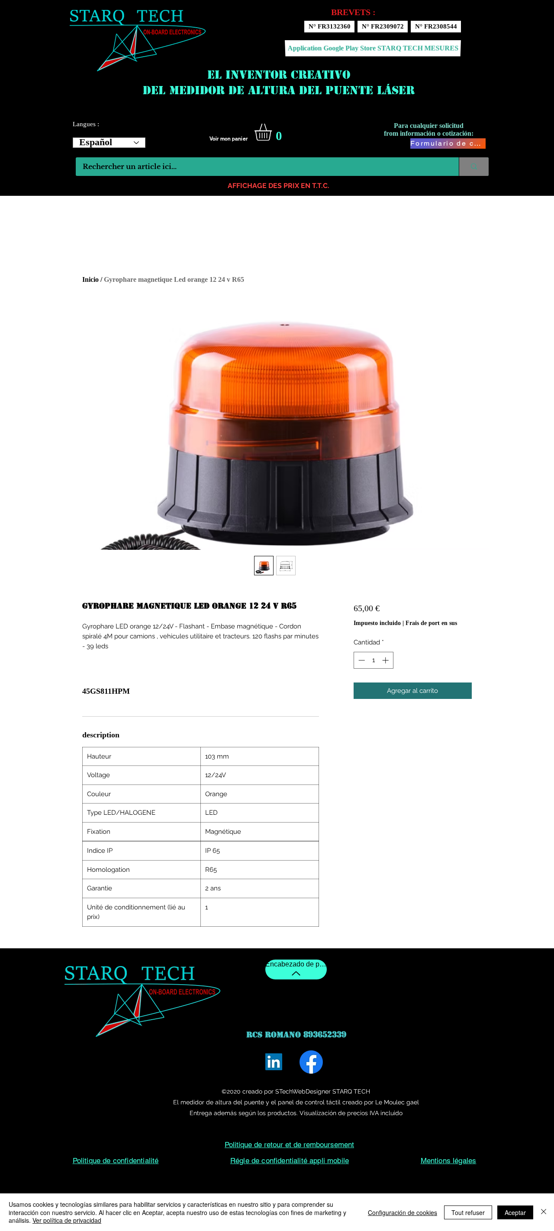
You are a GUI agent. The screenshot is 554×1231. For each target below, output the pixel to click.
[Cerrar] (543, 1212)
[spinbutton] (373, 660)
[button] (273, 132)
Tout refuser (468, 1212)
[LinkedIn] (273, 1061)
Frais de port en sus (431, 623)
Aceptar (515, 1212)
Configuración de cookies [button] (402, 1212)
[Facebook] (311, 1062)
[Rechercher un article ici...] (474, 166)
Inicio (90, 279)
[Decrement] (361, 660)
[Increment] (386, 660)
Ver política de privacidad (66, 1220)
